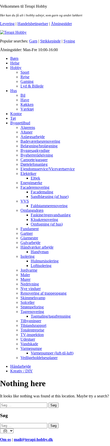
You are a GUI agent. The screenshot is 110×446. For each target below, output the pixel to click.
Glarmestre (29, 238)
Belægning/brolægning (39, 146)
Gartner (26, 233)
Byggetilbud (20, 123)
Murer (25, 279)
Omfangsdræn (31, 210)
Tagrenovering (32, 311)
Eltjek (35, 178)
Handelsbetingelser (32, 23)
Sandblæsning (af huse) (50, 196)
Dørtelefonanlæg (34, 164)
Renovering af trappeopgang (43, 293)
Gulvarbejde (30, 242)
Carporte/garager (34, 160)
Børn (14, 58)
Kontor (16, 114)
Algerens (27, 127)
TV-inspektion (32, 334)
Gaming (27, 81)
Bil (22, 95)
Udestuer (27, 339)
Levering (7, 23)
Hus (13, 90)
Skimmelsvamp (32, 298)
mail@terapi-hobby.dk (33, 439)
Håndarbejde (20, 366)
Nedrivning (29, 284)
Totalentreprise (32, 330)
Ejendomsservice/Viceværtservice (47, 169)
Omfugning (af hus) (47, 224)
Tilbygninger (30, 321)
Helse (14, 63)
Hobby (15, 67)
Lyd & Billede (31, 86)
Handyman (40, 252)
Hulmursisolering (45, 261)
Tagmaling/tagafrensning (51, 316)
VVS (24, 201)
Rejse (24, 77)
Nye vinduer (30, 288)
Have (24, 100)
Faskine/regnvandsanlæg (51, 215)
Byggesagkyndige (35, 150)
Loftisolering (41, 265)
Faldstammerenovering (49, 206)
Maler (25, 275)
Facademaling (42, 192)
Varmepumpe (31, 348)
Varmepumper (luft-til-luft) (52, 353)
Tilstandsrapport (33, 325)
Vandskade (29, 344)
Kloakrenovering (44, 219)
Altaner (26, 132)
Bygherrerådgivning (36, 155)
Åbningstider (61, 23)
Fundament (29, 229)
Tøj (13, 118)
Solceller (27, 302)
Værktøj (27, 109)
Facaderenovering (34, 187)
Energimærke (31, 183)
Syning (69, 41)
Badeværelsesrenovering (40, 141)
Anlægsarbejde (32, 137)
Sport (24, 72)
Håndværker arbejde (36, 247)
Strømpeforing (32, 307)
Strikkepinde (50, 41)
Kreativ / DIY (21, 371)
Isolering (27, 256)
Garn (33, 41)
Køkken (27, 104)
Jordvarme (28, 270)
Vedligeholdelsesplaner (39, 357)
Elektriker (28, 173)
